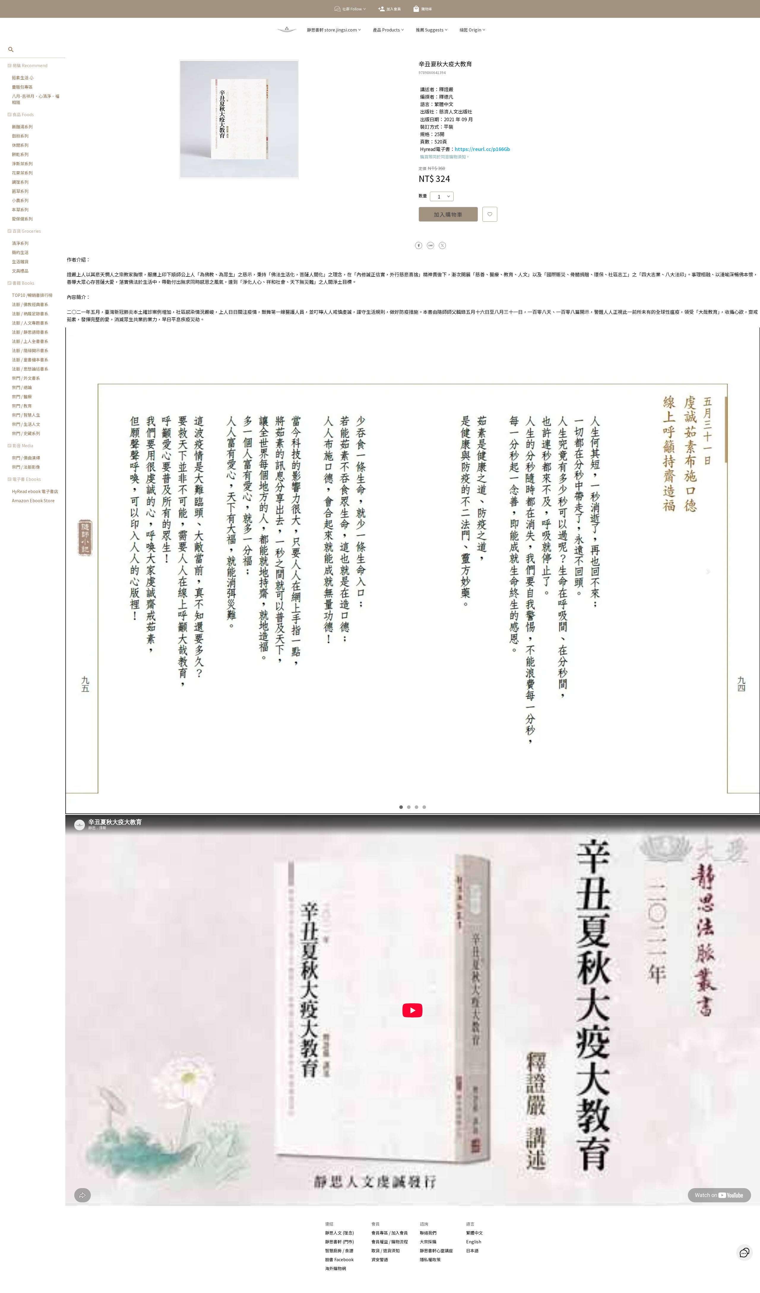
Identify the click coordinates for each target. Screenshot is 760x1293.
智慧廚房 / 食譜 (339, 1250)
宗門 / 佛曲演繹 (26, 458)
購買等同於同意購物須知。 (445, 157)
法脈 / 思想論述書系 (30, 369)
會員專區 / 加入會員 (389, 1233)
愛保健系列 (22, 219)
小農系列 (20, 200)
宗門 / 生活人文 (26, 424)
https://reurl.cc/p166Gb (482, 148)
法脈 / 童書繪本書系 (30, 360)
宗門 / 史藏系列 (26, 433)
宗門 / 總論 (22, 387)
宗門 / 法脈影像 (26, 467)
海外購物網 (335, 1268)
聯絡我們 (428, 1233)
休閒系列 (20, 145)
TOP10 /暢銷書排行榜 (32, 295)
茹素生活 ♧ (23, 78)
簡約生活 (20, 252)
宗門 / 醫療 (22, 396)
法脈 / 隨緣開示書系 (30, 350)
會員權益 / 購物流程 (389, 1242)
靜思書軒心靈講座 (436, 1250)
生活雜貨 (20, 261)
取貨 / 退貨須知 (385, 1250)
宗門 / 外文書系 (26, 378)
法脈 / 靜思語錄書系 (30, 332)
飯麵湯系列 (22, 127)
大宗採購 (428, 1242)
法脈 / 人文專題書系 (30, 323)
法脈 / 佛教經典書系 (30, 304)
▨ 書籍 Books (20, 283)
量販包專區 (22, 87)
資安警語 (379, 1259)
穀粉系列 (20, 136)
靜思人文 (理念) (339, 1233)
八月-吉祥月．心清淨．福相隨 (35, 99)
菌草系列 (20, 191)
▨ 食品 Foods (20, 114)
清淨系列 (20, 243)
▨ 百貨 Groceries (24, 231)
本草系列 (20, 209)
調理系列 (20, 182)
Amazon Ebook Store (33, 500)
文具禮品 (20, 271)
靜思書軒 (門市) (339, 1242)
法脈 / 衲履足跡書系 (30, 313)
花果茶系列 (22, 173)
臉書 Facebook (339, 1259)
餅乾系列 (20, 154)
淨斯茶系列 (22, 163)
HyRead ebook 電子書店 (35, 491)
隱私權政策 (430, 1259)
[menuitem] (32, 82)
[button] (32, 65)
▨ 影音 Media (20, 445)
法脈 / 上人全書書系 (30, 341)
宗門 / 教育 (22, 406)
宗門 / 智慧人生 (26, 415)
